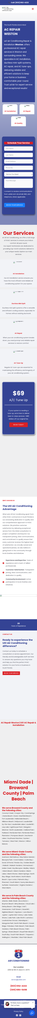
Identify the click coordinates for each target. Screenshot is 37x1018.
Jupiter (4, 915)
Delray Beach (7, 906)
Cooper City (19, 813)
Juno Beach (27, 912)
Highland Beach (8, 912)
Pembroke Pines (28, 833)
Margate (27, 827)
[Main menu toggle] (33, 9)
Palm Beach (19, 926)
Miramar (5, 830)
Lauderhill (29, 824)
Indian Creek (6, 868)
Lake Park (11, 918)
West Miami (6, 888)
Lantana (29, 918)
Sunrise (26, 838)
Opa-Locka (12, 879)
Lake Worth (21, 918)
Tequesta (29, 934)
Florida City (18, 863)
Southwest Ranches (15, 838)
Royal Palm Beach (26, 932)
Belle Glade (13, 901)
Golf (24, 906)
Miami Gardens (19, 871)
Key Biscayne (17, 868)
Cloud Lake (30, 904)
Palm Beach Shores (17, 929)
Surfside (5, 885)
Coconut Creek (7, 813)
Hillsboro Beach (7, 821)
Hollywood (19, 821)
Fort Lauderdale (8, 819)
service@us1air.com (18, 980)
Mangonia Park (7, 923)
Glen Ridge (17, 906)
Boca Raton (23, 901)
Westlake (14, 937)
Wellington (6, 937)
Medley (26, 868)
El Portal (10, 863)
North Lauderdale (16, 830)
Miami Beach (8, 871)
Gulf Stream (16, 909)
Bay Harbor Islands (27, 857)
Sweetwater (13, 885)
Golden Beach (29, 863)
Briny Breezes (19, 904)
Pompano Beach (17, 836)
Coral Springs (30, 813)
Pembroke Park (15, 833)
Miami (32, 868)
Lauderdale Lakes (18, 824)
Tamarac (5, 841)
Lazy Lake (5, 827)
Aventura (5, 857)
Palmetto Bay (23, 879)
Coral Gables (18, 860)
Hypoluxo (18, 912)
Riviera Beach (14, 932)
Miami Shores (12, 874)
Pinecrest (5, 882)
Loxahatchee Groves (9, 920)
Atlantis (5, 901)
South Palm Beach (17, 934)
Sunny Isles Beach (27, 882)
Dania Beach (7, 816)
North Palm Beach (21, 923)
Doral (4, 863)
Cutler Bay (28, 860)
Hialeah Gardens (16, 865)
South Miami (14, 882)
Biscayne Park (7, 860)
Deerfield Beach (25, 816)
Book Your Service (14, 205)
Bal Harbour (14, 857)
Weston (22, 841)
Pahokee (11, 926)
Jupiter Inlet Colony (16, 915)
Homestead (27, 865)
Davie (16, 816)
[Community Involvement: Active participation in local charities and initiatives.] (18, 582)
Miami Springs (24, 874)
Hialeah (5, 865)
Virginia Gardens (26, 885)
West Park (14, 841)
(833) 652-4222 (22, 2)
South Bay (6, 934)
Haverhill (25, 909)
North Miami (16, 877)
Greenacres (6, 909)
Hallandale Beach (21, 819)
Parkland (5, 833)
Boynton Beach (7, 904)
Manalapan (23, 920)
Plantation (6, 836)
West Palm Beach (25, 937)
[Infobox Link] (10, 109)
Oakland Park (29, 830)
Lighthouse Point (16, 827)
